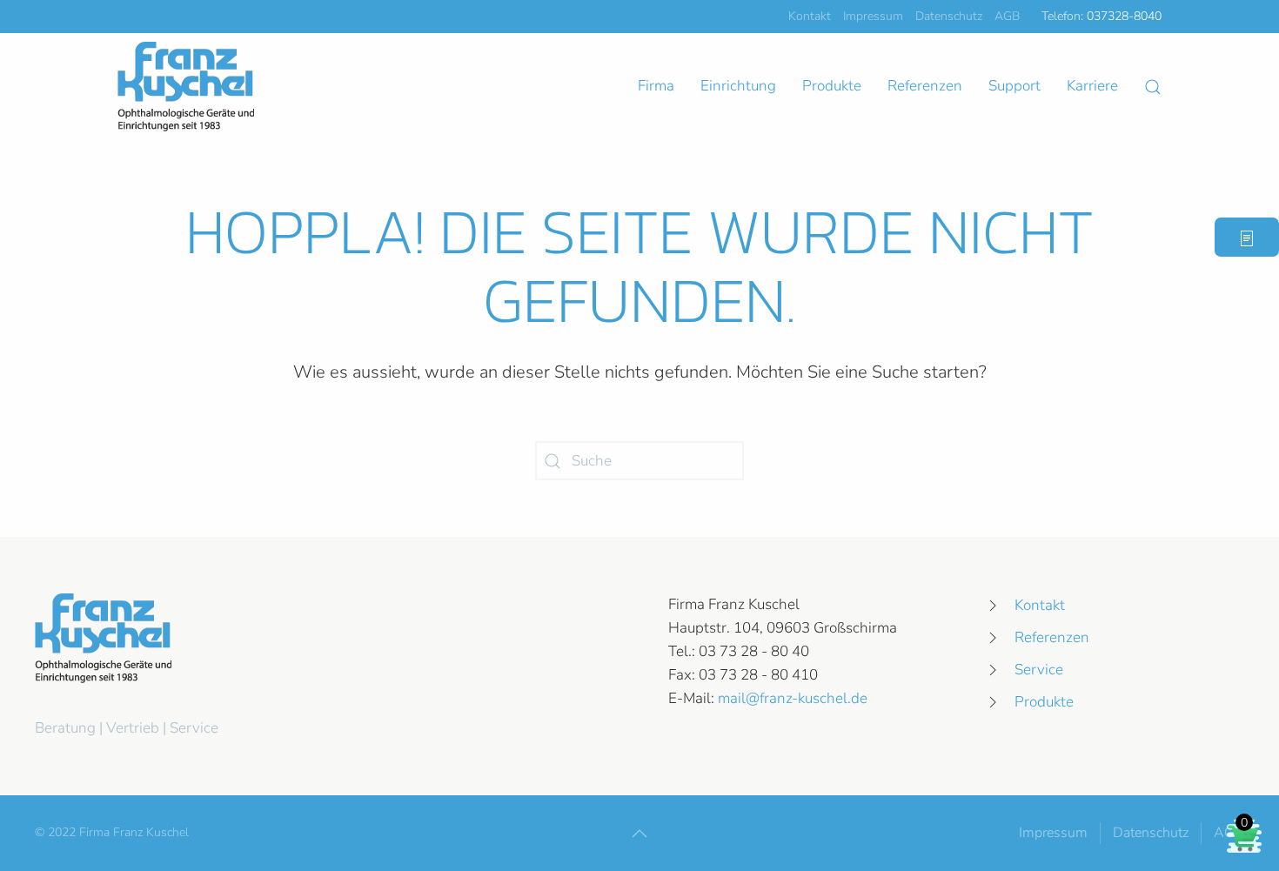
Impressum (873, 16)
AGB (1007, 16)
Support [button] (1014, 86)
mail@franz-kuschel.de (792, 698)
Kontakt (809, 16)
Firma (656, 86)
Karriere (1092, 86)
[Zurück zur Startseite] (185, 86)
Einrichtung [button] (738, 86)
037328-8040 (1124, 16)
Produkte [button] (831, 86)
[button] (1153, 87)
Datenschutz (948, 16)
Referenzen (924, 86)
